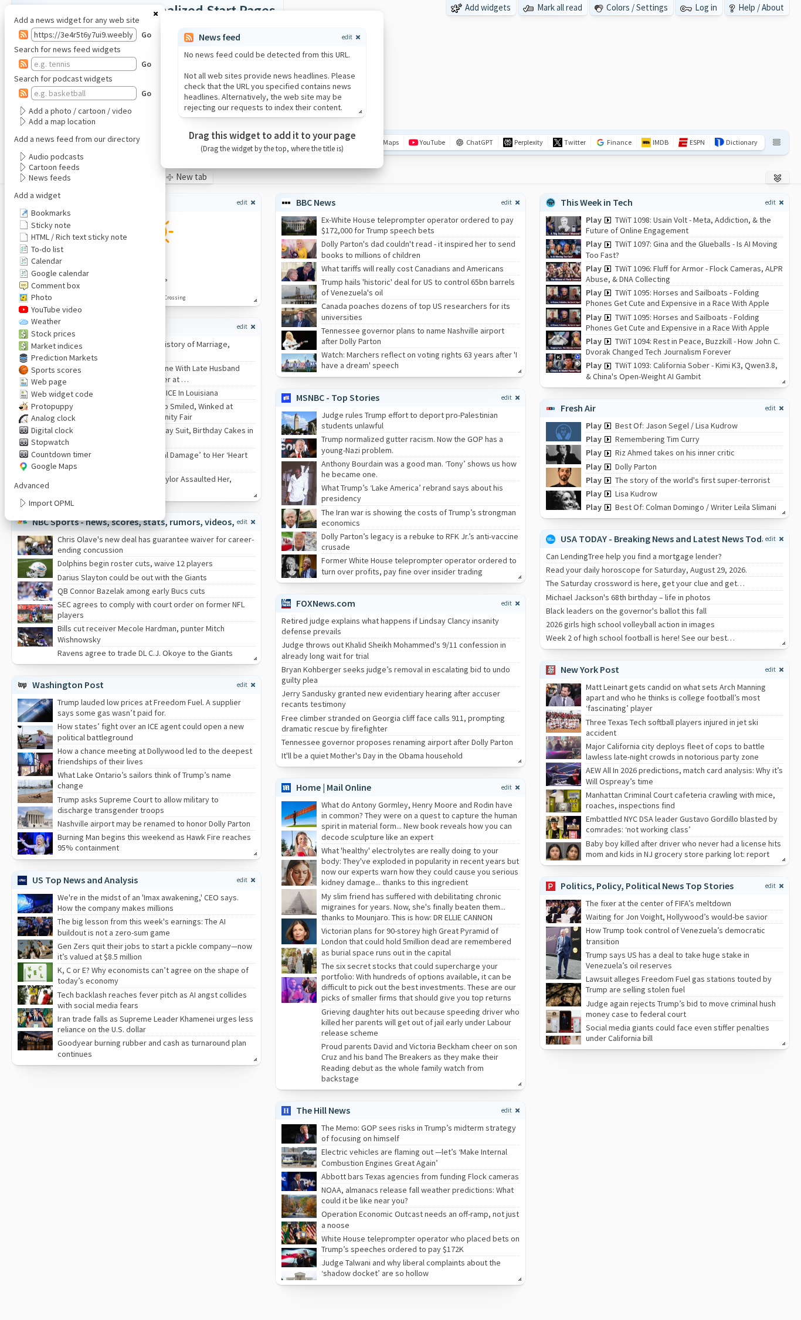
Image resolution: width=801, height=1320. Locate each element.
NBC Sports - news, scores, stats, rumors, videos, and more (154, 522)
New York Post (590, 669)
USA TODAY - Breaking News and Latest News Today (666, 539)
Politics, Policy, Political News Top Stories (647, 886)
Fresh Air (578, 408)
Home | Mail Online (333, 787)
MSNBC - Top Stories (337, 397)
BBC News (315, 202)
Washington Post (68, 684)
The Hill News (323, 1110)
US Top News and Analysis (85, 880)
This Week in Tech (597, 202)
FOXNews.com (325, 603)
